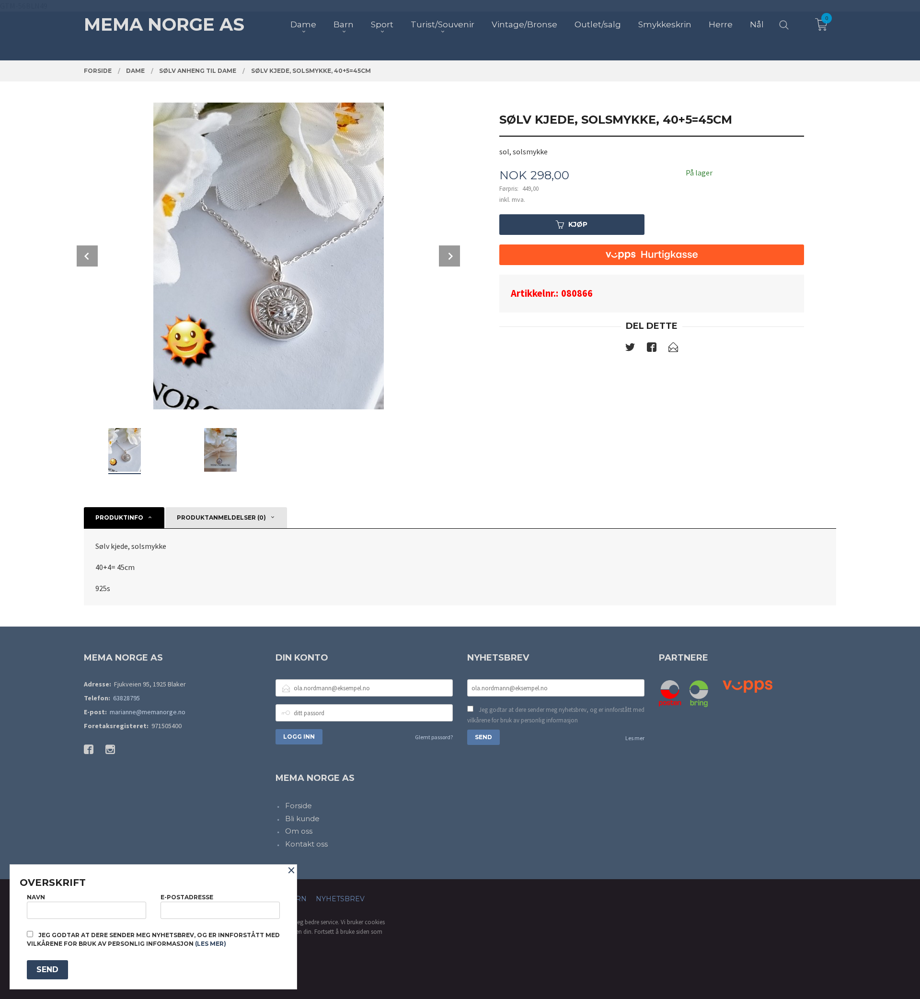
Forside (298, 805)
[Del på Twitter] (630, 349)
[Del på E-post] (673, 349)
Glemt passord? (434, 737)
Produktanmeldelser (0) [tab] (221, 517)
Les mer (634, 738)
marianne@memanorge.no (147, 712)
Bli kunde (302, 818)
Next (449, 256)
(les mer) (210, 943)
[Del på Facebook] (651, 349)
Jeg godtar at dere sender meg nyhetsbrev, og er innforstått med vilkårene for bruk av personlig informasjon (555, 715)
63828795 (126, 698)
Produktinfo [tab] (119, 517)
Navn (36, 897)
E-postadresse (187, 897)
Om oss (298, 831)
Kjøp (577, 224)
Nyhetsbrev (340, 898)
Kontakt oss (306, 843)
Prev (87, 256)
